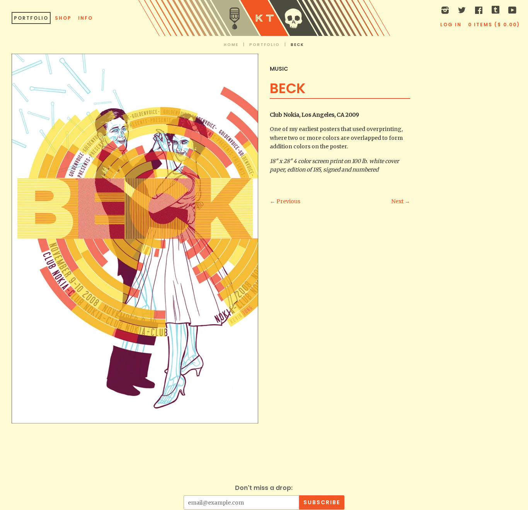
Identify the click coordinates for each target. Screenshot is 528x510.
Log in (451, 24)
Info (85, 18)
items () (494, 24)
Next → (400, 201)
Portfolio (31, 18)
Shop (63, 18)
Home (231, 45)
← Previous (285, 201)
